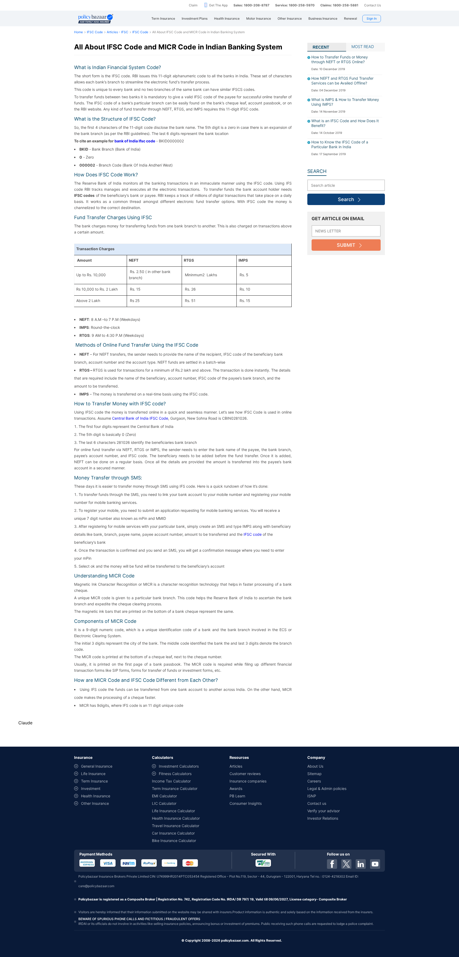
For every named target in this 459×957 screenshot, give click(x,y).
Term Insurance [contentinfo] (94, 781)
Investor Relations (322, 818)
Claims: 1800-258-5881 (339, 5)
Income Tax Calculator (171, 781)
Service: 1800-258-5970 (294, 5)
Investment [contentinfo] (90, 788)
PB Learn (237, 796)
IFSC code (253, 534)
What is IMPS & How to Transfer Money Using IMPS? (345, 102)
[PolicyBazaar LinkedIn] (361, 864)
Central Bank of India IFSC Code (140, 418)
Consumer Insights (246, 803)
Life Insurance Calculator (173, 811)
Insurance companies (248, 781)
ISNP (311, 796)
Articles (236, 766)
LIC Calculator (164, 803)
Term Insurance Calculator (174, 788)
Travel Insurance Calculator (175, 825)
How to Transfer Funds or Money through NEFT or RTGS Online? (339, 59)
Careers (314, 781)
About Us (315, 766)
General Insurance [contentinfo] (96, 766)
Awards (236, 788)
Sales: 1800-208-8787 (251, 5)
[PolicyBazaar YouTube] (375, 864)
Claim (193, 5)
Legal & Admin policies (326, 788)
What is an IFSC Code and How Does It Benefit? (345, 123)
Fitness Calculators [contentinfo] (175, 773)
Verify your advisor (323, 811)
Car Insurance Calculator (173, 833)
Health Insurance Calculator (176, 818)
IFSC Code (95, 32)
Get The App (218, 5)
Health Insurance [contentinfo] (95, 796)
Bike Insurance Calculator (174, 840)
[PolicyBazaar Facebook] (332, 864)
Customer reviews (245, 773)
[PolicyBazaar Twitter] (346, 864)
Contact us (316, 803)
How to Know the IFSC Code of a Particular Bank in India (339, 144)
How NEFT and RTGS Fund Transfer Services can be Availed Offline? (342, 80)
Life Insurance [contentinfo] (93, 773)
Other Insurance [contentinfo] (95, 803)
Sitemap (314, 773)
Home (78, 32)
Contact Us (372, 5)
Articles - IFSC (117, 32)
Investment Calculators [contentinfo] (179, 766)
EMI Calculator (164, 796)
